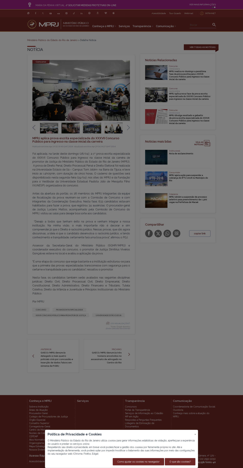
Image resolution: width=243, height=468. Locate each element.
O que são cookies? (180, 461)
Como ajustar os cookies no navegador (138, 461)
